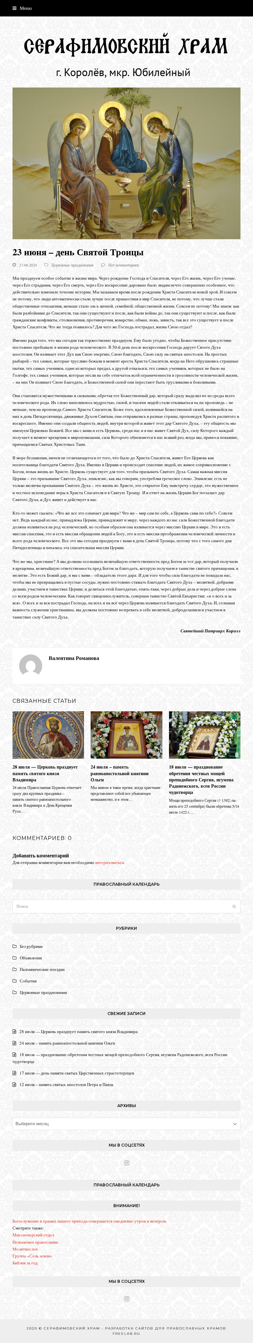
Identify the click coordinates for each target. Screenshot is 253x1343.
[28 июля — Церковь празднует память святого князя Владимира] (48, 734)
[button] (22, 8)
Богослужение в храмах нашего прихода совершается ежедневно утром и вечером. (90, 1221)
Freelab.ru (126, 1333)
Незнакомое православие (35, 1242)
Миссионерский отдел (33, 1235)
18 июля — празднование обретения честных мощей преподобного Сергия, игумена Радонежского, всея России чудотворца (201, 779)
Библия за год (25, 1263)
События (28, 981)
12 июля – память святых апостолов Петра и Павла (66, 1084)
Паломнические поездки (42, 969)
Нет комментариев (123, 264)
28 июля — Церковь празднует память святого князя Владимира (45, 773)
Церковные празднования (72, 264)
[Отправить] (234, 906)
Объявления (31, 958)
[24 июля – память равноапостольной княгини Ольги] (126, 734)
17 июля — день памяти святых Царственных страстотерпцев (76, 1073)
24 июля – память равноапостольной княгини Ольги (120, 773)
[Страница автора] (30, 665)
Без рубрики (31, 946)
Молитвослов (25, 1249)
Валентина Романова (74, 658)
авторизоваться (109, 862)
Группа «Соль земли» (32, 1256)
